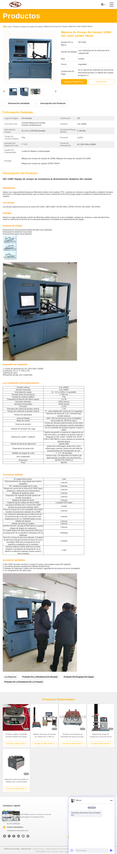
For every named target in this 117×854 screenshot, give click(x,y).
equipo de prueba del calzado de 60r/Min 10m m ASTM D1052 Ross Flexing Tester (16, 780)
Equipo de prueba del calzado (32, 26)
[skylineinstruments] (27, 837)
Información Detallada (18, 103)
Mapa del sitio (26, 849)
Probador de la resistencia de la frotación (23, 682)
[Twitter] (9, 837)
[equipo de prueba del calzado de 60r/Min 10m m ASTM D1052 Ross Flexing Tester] (16, 762)
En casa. (8, 26)
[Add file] (71, 850)
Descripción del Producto (53, 103)
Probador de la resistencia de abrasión (40, 677)
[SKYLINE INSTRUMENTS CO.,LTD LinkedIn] (18, 837)
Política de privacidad (11, 849)
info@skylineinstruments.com (17, 830)
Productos (16, 26)
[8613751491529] (23, 837)
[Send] (111, 850)
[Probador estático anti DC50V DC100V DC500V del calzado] (16, 717)
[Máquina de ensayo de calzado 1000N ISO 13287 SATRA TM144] (30, 57)
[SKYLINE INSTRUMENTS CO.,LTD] (15, 4)
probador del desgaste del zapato (79, 677)
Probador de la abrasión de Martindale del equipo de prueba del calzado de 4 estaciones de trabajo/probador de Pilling (72, 735)
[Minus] (111, 800)
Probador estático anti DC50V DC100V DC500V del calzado (16, 735)
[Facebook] (13, 837)
